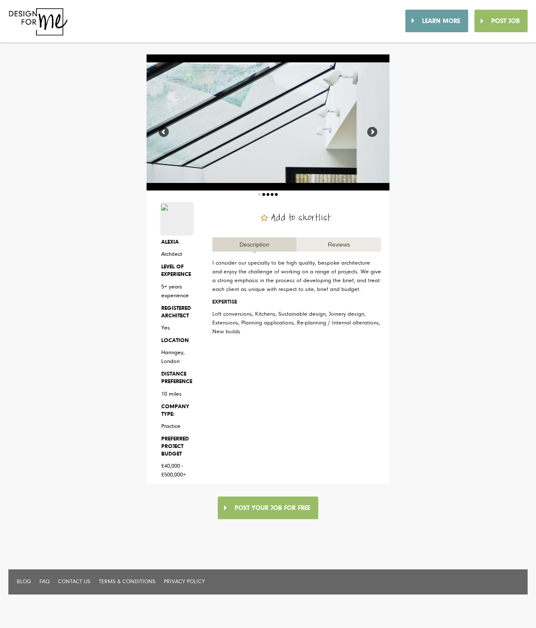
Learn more (441, 21)
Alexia (170, 242)
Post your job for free (272, 508)
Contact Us (74, 582)
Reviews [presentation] (339, 244)
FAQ (44, 582)
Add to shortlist (301, 218)
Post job (505, 21)
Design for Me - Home (42, 24)
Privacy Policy (184, 582)
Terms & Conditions (127, 582)
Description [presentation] (254, 244)
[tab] (254, 244)
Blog (24, 582)
